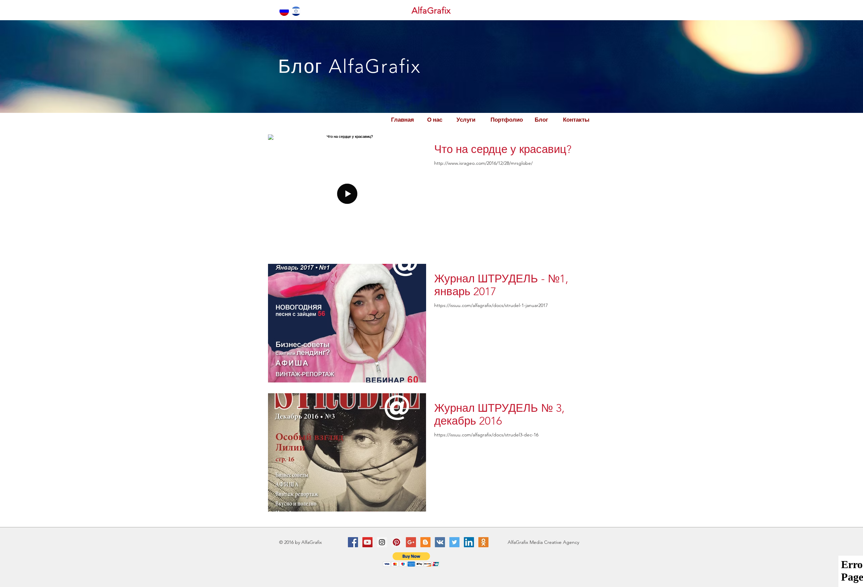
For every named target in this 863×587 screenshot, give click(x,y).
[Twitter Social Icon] (454, 542)
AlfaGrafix (431, 10)
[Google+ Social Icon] (411, 542)
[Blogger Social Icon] (425, 542)
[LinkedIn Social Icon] (469, 542)
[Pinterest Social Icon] (396, 542)
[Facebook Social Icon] (353, 542)
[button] (411, 559)
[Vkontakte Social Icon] (440, 542)
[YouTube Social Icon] (367, 542)
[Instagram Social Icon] (382, 542)
